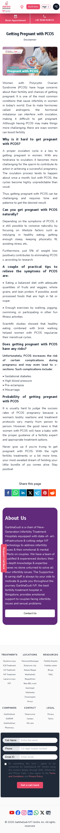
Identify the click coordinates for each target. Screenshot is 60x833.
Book (33, 6)
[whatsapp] (15, 492)
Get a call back (30, 785)
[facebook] (8, 492)
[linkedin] (22, 492)
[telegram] (37, 492)
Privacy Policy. (36, 776)
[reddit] (52, 492)
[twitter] (30, 492)
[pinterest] (44, 492)
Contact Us (30, 613)
